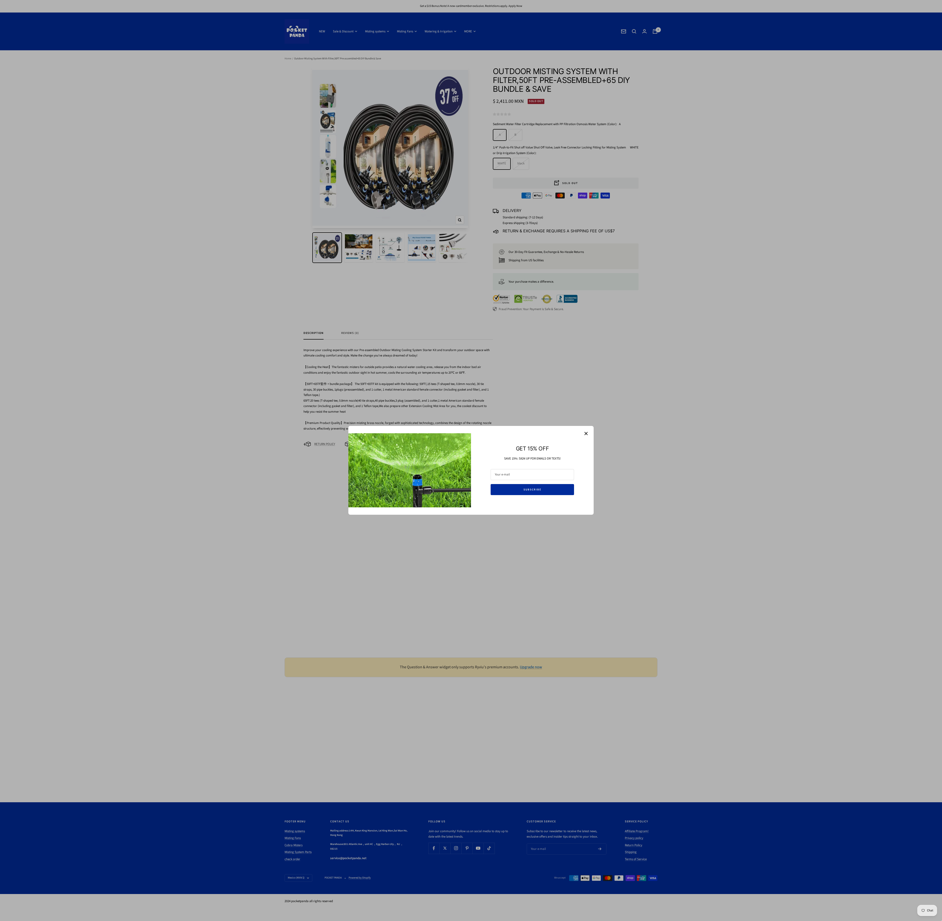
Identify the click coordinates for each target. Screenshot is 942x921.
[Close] (586, 433)
